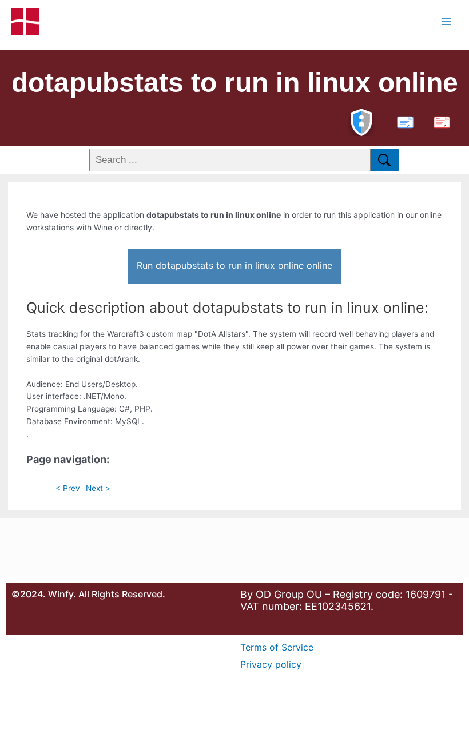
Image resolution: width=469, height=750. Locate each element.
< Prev (67, 488)
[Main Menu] (446, 21)
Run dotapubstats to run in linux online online (234, 265)
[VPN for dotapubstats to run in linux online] (361, 121)
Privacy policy (270, 664)
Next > (98, 488)
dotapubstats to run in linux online (234, 82)
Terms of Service (276, 647)
